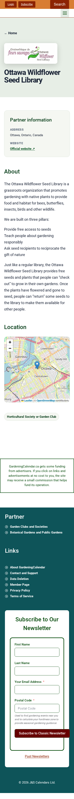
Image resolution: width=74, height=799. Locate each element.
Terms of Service (21, 596)
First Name (22, 644)
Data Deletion (19, 579)
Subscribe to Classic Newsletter (42, 733)
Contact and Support (24, 573)
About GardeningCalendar (27, 567)
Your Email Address (28, 682)
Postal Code (23, 700)
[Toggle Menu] (65, 13)
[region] (37, 369)
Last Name (22, 663)
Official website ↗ (22, 149)
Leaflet (28, 400)
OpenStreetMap (46, 400)
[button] (37, 365)
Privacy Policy (20, 590)
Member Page (19, 585)
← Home (10, 33)
